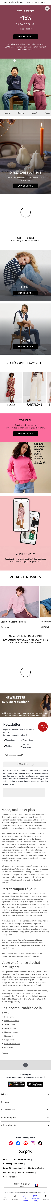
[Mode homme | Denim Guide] (25, 329)
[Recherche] (47, 8)
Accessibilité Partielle (20, 1160)
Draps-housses (10, 1040)
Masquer (5, 1053)
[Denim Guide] (25, 275)
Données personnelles (13, 1164)
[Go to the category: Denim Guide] (25, 239)
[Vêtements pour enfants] (25, 32)
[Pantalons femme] (34, 389)
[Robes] (11, 389)
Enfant (34, 113)
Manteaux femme (11, 1032)
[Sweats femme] (25, 427)
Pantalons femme (11, 1020)
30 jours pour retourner (36, 2)
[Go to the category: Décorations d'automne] (25, 156)
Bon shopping (25, 186)
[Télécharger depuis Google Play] (16, 1084)
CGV (5, 1160)
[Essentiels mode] (19, 607)
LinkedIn (35, 956)
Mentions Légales (36, 1168)
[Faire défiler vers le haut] (25, 1065)
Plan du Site (8, 1173)
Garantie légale (10, 1177)
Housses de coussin (12, 1043)
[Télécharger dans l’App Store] (35, 1084)
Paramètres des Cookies (13, 1168)
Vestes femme (10, 1028)
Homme (21, 113)
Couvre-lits (8, 1047)
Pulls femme (9, 1017)
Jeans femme (9, 1024)
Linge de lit (8, 1036)
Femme (7, 113)
